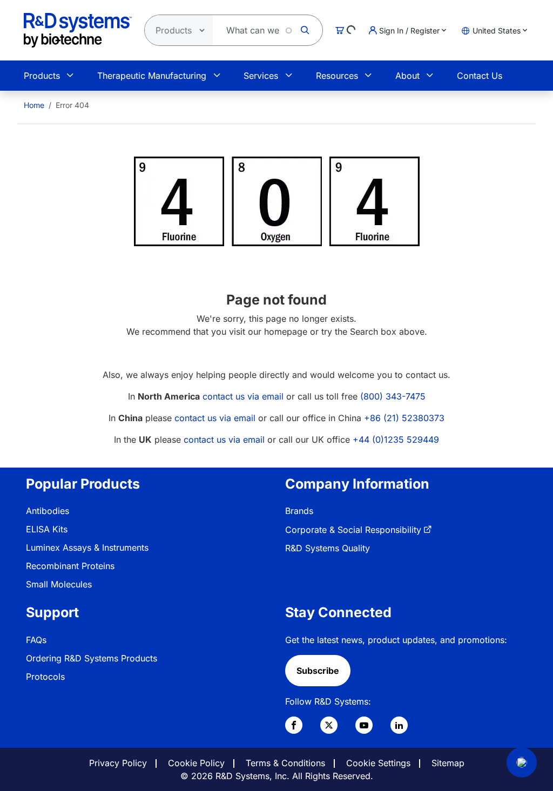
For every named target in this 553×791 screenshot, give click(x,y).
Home (34, 105)
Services (261, 75)
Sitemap (447, 763)
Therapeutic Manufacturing (151, 75)
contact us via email (243, 396)
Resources (337, 75)
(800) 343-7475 (393, 396)
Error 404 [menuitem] (72, 105)
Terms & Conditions (285, 763)
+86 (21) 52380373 (404, 418)
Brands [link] (299, 510)
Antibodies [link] (47, 510)
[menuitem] (34, 105)
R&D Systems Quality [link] (327, 548)
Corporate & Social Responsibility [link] (353, 529)
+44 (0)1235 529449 (396, 439)
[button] (522, 762)
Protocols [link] (45, 676)
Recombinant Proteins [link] (70, 565)
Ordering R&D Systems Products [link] (91, 658)
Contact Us (479, 75)
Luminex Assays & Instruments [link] (87, 547)
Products (42, 75)
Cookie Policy (196, 763)
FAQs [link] (36, 639)
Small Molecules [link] (59, 584)
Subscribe (317, 670)
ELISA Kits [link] (47, 529)
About (407, 75)
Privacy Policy (118, 763)
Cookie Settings (378, 763)
